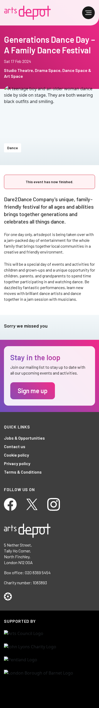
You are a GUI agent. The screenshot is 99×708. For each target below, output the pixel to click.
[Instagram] (53, 503)
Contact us (14, 446)
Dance (12, 148)
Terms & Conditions (23, 471)
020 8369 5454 (38, 572)
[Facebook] (10, 503)
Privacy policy (17, 463)
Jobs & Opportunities (24, 437)
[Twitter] (32, 503)
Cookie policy (16, 454)
